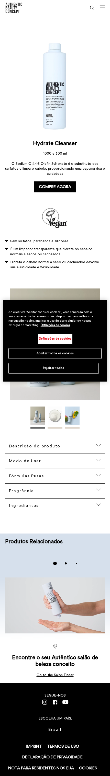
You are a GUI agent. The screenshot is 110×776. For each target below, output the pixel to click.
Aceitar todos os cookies (55, 353)
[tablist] (55, 563)
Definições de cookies (55, 325)
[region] (55, 340)
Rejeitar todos (53, 368)
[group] (55, 563)
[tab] (55, 563)
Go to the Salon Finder (55, 675)
